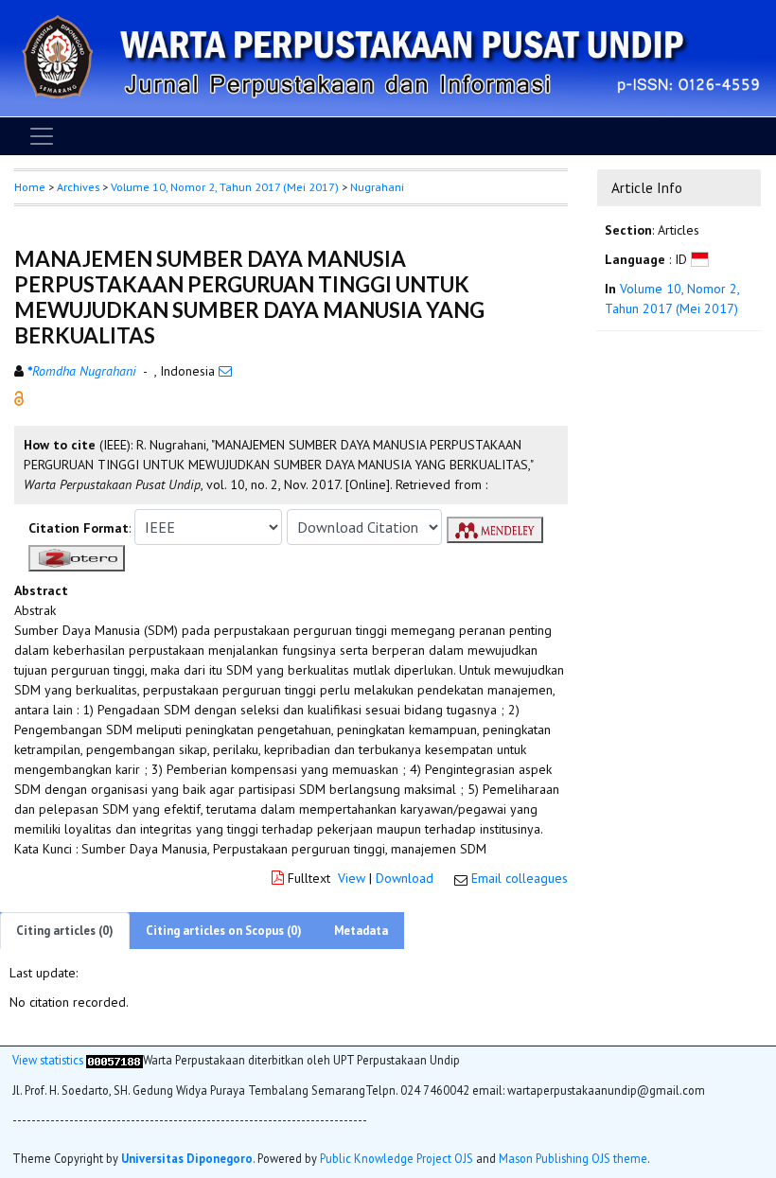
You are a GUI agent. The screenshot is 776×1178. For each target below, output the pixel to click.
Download (404, 878)
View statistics (47, 1059)
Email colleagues (519, 878)
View (351, 878)
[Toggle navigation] (41, 136)
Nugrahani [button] (377, 187)
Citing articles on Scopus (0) (224, 931)
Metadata (361, 931)
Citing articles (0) (65, 931)
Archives (78, 187)
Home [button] (29, 187)
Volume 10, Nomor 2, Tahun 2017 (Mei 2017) (225, 187)
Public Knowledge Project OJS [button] (396, 1158)
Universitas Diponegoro (187, 1158)
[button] (19, 397)
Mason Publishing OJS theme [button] (573, 1158)
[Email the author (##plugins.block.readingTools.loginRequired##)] (225, 370)
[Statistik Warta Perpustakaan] (114, 1059)
